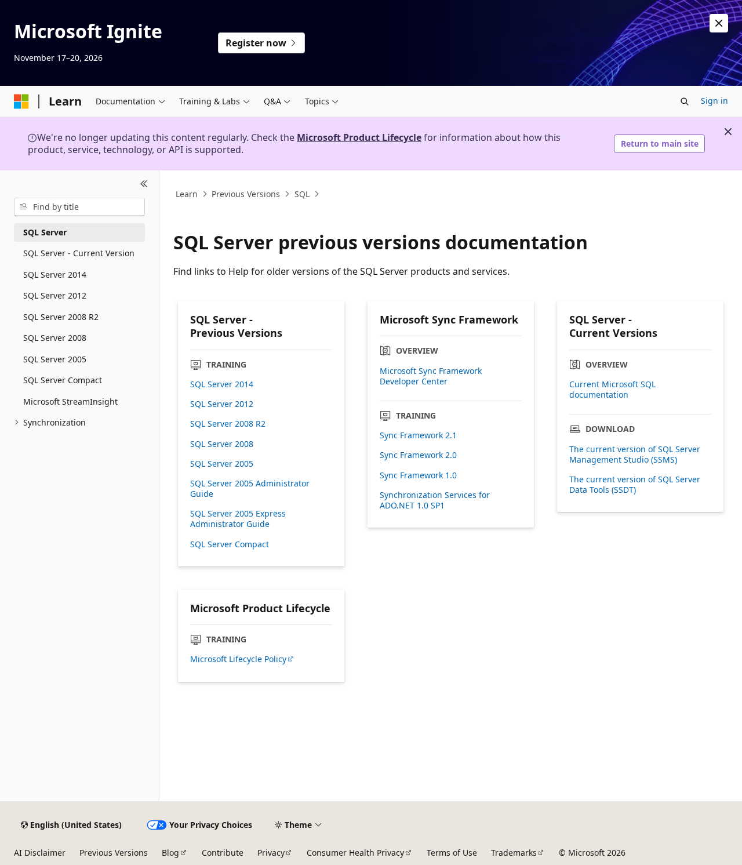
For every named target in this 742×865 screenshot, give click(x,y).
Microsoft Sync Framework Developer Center (431, 376)
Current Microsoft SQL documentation (612, 389)
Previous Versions (246, 193)
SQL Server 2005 (221, 464)
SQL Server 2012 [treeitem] (54, 295)
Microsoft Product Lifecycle (359, 137)
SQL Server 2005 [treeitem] (54, 359)
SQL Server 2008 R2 (227, 424)
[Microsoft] (21, 101)
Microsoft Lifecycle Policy (238, 659)
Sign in (714, 100)
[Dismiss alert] (719, 23)
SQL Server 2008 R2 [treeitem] (61, 316)
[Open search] (684, 101)
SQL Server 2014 (221, 384)
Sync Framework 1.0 (418, 475)
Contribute (222, 852)
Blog (170, 852)
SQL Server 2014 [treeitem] (54, 274)
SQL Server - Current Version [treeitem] (78, 253)
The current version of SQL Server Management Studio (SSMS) (634, 454)
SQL (302, 193)
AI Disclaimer (40, 852)
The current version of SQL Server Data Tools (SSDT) (634, 484)
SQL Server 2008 (221, 444)
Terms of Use (452, 852)
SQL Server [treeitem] (45, 232)
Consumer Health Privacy (355, 852)
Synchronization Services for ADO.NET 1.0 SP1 (435, 500)
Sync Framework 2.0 (418, 455)
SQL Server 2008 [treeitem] (54, 337)
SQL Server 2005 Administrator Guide (250, 488)
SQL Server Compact (229, 544)
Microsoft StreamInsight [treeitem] (70, 401)
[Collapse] (144, 184)
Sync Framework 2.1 (418, 435)
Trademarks (514, 852)
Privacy (271, 852)
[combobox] (79, 207)
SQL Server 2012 (221, 404)
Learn (187, 193)
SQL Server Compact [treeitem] (62, 380)
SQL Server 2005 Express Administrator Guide (238, 518)
